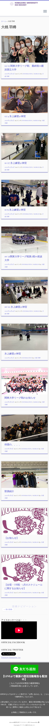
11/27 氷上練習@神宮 (16, 162)
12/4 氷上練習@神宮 (15, 116)
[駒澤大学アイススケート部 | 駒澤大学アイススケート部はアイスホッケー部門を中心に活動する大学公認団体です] (24, 4)
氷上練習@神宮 (13, 353)
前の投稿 (8, 609)
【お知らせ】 (12, 537)
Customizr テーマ (19, 725)
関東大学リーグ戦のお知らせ (20, 397)
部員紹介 (9, 491)
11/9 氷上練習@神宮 (15, 209)
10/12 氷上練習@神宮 (16, 306)
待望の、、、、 (13, 444)
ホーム (3, 21)
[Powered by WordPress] (38, 722)
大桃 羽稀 (37, 358)
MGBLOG (37, 74)
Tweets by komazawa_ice (10, 657)
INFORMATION (27, 74)
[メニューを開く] (45, 11)
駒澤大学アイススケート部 (22, 722)
